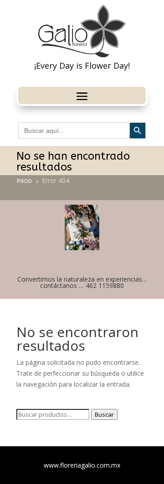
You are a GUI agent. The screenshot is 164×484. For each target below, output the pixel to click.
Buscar (104, 414)
